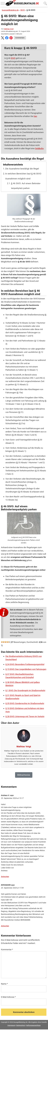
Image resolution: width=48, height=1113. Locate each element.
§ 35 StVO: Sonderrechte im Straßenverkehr (24, 703)
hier (35, 116)
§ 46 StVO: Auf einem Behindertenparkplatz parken (26, 185)
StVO (22, 10)
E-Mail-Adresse (8, 997)
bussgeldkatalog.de (10, 10)
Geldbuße (39, 148)
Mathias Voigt (9, 29)
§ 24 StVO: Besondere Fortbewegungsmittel (24, 664)
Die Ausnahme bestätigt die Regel (22, 168)
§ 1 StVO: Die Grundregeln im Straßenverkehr (25, 690)
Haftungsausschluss (33, 1025)
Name (4, 984)
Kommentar (7, 949)
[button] (2, 38)
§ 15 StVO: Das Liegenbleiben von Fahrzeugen (25, 669)
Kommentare (19, 38)
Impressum (11, 1025)
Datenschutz (20, 1025)
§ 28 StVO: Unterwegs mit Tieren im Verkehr (24, 716)
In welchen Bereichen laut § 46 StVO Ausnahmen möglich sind (23, 176)
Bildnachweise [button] (23, 775)
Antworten (5, 877)
